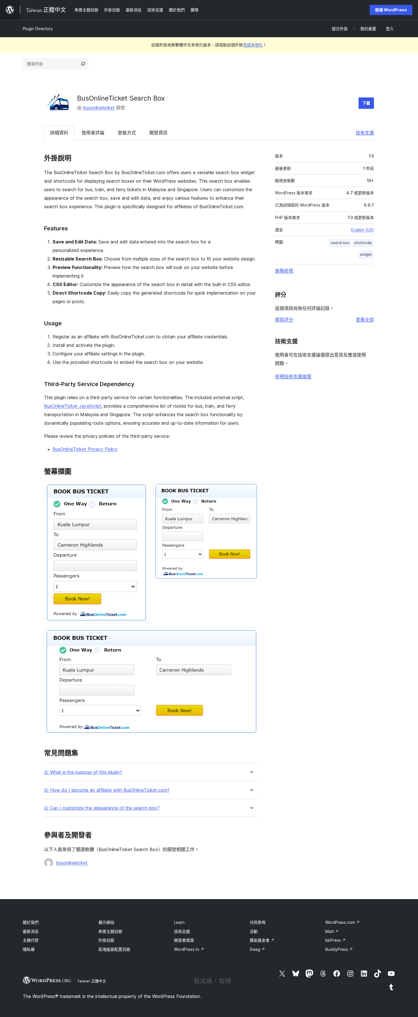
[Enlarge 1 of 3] (141, 489)
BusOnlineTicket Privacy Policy (85, 449)
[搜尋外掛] (83, 64)
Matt (332, 931)
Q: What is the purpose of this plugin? (83, 772)
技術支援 (365, 133)
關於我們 (31, 922)
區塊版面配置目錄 (114, 949)
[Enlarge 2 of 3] (251, 489)
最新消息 (31, 931)
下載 (366, 103)
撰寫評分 (284, 319)
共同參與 (258, 922)
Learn (179, 922)
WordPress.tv (189, 949)
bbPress (335, 940)
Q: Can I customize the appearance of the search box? (102, 808)
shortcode (363, 243)
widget (366, 254)
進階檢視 (284, 271)
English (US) (362, 229)
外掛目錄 (106, 940)
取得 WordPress (391, 9)
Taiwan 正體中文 (91, 981)
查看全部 (365, 319)
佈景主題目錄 (110, 931)
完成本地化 (253, 44)
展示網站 (106, 922)
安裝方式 (127, 133)
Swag (257, 949)
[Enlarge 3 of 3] (251, 635)
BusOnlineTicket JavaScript (72, 406)
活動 (254, 931)
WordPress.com (342, 922)
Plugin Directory (38, 28)
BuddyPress (339, 949)
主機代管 (31, 940)
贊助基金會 (262, 940)
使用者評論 (93, 133)
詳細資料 (59, 133)
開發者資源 (184, 940)
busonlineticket (99, 108)
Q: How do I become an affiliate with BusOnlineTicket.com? (106, 790)
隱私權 (29, 949)
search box (340, 243)
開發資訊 (158, 133)
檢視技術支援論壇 (293, 376)
